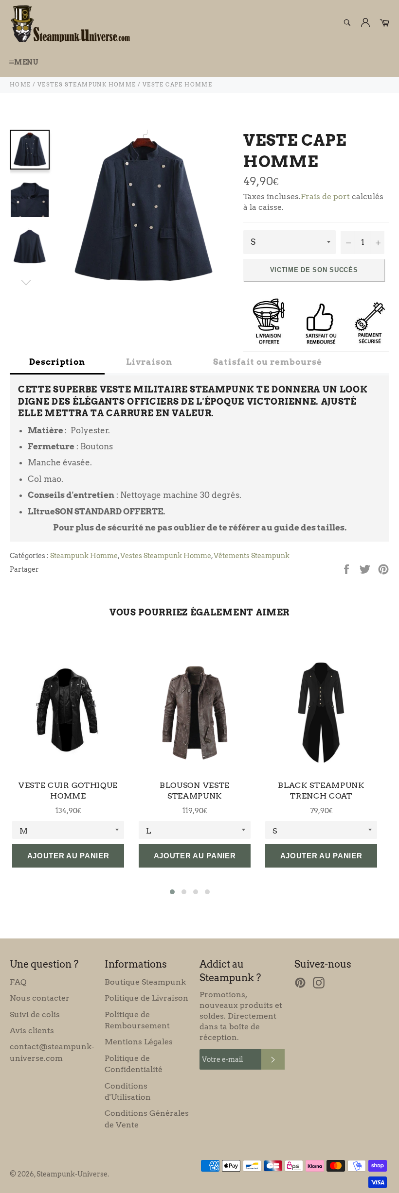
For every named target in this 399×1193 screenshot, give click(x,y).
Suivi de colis (35, 1014)
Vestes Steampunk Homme (165, 556)
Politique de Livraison (146, 998)
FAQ (18, 982)
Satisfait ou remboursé (267, 362)
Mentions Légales (139, 1041)
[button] (172, 892)
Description (57, 362)
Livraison (149, 362)
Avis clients (32, 1030)
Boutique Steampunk (145, 982)
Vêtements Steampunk (252, 556)
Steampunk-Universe (72, 1174)
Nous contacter (40, 998)
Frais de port (325, 196)
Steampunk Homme (84, 556)
